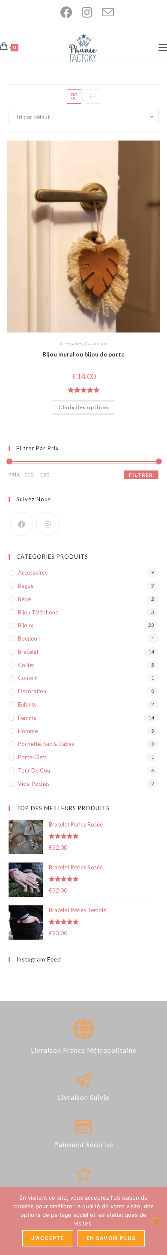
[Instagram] (48, 524)
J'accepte (47, 1238)
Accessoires (71, 343)
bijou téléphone (38, 612)
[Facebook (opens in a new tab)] (62, 12)
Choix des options (83, 407)
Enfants (27, 704)
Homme (28, 731)
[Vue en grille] (74, 96)
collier (26, 665)
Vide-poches (34, 783)
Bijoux (25, 625)
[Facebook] (21, 524)
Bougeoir (29, 638)
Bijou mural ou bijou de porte (83, 354)
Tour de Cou (34, 770)
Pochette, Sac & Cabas (46, 743)
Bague (25, 585)
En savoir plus (111, 1238)
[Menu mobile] (162, 47)
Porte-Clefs (32, 757)
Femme (27, 717)
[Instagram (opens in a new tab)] (83, 12)
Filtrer (141, 475)
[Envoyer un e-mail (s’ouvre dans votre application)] (103, 12)
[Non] (156, 1221)
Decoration (96, 343)
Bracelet (28, 651)
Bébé (24, 599)
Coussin (28, 677)
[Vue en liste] (93, 96)
